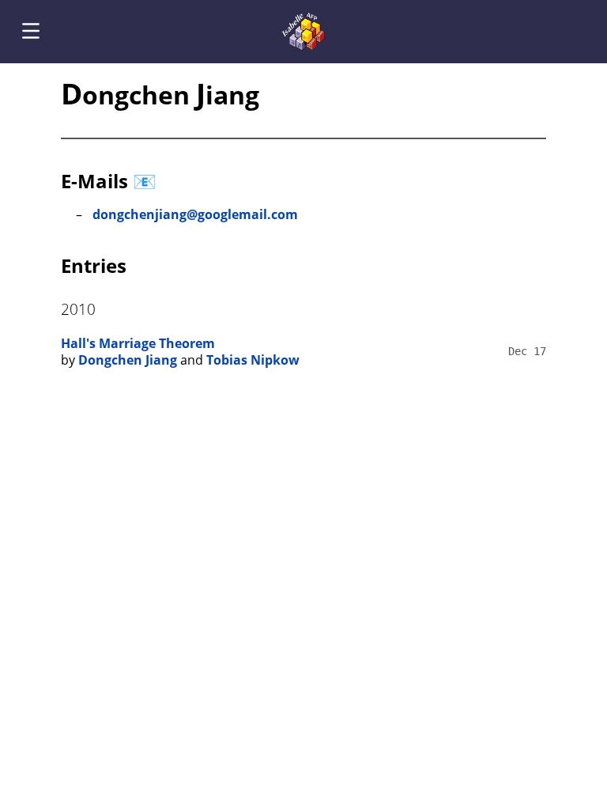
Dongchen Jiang (127, 360)
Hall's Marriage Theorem (138, 343)
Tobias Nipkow (253, 360)
